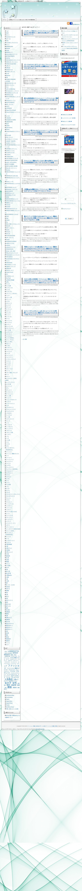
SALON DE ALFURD (10, 235)
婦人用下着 (8, 573)
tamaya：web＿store (10, 251)
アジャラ (8, 283)
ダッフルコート (9, 391)
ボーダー (8, 488)
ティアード (8, 401)
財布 (7, 631)
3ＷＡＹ (7, 35)
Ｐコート (8, 642)
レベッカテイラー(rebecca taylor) (13, 528)
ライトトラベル (9, 515)
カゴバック (8, 310)
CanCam (8, 58)
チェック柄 (8, 395)
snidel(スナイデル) (10, 243)
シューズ (8, 353)
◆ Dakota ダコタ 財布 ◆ (66, 114)
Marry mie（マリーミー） (11, 168)
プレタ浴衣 (8, 484)
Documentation (9, 697)
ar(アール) (8, 38)
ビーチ (37, 239)
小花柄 (7, 581)
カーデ (7, 659)
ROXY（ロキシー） (10, 227)
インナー (8, 295)
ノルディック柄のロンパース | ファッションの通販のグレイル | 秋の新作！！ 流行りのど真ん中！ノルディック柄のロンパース (41, 32)
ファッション (9, 451)
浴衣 (7, 598)
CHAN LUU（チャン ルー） (12, 62)
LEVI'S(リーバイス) (10, 150)
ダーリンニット (9, 393)
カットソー (8, 314)
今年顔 (7, 554)
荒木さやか (41, 210)
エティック (8, 299)
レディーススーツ (10, 527)
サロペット (8, 343)
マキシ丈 (50, 88)
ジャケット (8, 361)
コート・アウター (10, 339)
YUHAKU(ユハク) (10, 276)
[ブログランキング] (69, 209)
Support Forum (9, 703)
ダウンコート (9, 390)
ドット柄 (8, 417)
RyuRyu (8, 229)
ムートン (8, 513)
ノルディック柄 (44, 54)
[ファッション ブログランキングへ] (69, 199)
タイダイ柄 (37, 121)
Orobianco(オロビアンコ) (11, 208)
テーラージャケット (10, 403)
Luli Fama (8, 154)
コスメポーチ (9, 334)
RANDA (7, 220)
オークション (9, 309)
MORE (7, 197)
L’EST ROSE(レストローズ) (12, 158)
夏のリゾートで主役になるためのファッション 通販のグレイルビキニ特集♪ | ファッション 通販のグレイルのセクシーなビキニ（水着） (41, 218)
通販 (52, 55)
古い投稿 (24, 339)
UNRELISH (8, 268)
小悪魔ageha (29, 209)
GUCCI (7, 106)
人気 (7, 546)
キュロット (8, 324)
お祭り (7, 282)
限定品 (7, 637)
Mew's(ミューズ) (9, 181)
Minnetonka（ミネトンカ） (12, 189)
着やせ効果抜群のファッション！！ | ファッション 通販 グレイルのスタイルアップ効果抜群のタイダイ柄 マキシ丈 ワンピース (41, 100)
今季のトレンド (33, 55)
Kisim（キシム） (9, 137)
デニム (38, 207)
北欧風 (39, 55)
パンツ (7, 442)
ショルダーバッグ (13, 659)
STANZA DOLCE (9, 249)
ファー (7, 455)
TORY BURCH (9, 256)
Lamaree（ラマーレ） (11, 143)
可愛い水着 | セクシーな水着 (12, 708)
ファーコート (9, 457)
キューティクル (9, 326)
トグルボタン (9, 413)
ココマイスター (9, 332)
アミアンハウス (9, 287)
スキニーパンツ (9, 368)
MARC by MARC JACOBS (11, 166)
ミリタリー (8, 509)
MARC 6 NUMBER (10, 164)
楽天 (7, 592)
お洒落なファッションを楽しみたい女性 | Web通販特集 (22, 19)
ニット (7, 422)
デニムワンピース (10, 411)
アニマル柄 (8, 285)
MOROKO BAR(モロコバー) (12, 199)
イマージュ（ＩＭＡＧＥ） (12, 293)
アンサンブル (9, 291)
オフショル (8, 307)
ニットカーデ (9, 424)
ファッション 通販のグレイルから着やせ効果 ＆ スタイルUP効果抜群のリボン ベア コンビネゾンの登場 (41, 161)
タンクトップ (9, 386)
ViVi (7, 274)
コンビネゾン (38, 179)
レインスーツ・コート (11, 523)
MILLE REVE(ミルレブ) (11, 187)
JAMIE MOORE (9, 121)
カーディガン (9, 316)
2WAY (7, 33)
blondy (7, 50)
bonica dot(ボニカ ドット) (11, 54)
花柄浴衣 (8, 619)
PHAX (7, 216)
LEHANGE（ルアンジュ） (11, 148)
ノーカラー (8, 434)
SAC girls (8, 231)
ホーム (4, 19)
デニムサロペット (10, 407)
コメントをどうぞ (39, 58)
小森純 (7, 577)
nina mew (8, 204)
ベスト (7, 486)
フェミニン (8, 463)
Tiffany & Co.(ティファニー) (12, 253)
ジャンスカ (8, 363)
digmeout (8, 75)
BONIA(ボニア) (9, 52)
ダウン (7, 388)
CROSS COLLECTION (11, 63)
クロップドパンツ (10, 328)
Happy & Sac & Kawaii (11, 110)
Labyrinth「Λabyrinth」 (11, 141)
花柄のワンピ (9, 617)
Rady (7, 218)
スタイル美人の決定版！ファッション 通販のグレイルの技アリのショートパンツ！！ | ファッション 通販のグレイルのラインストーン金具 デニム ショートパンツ (41, 280)
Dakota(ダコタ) (9, 69)
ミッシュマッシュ (10, 503)
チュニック (44, 270)
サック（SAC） (9, 341)
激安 (45, 55)
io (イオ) (8, 116)
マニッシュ (8, 498)
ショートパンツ (33, 270)
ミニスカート (9, 505)
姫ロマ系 (8, 571)
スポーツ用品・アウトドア (12, 372)
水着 (7, 594)
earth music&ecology (10, 89)
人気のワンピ (9, 548)
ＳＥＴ (7, 644)
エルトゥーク (9, 303)
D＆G (7, 87)
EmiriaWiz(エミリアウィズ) (12, 92)
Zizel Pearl (8, 278)
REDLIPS (8, 226)
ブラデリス (8, 476)
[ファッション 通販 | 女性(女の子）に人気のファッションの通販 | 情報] (41, 10)
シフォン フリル (9, 349)
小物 (7, 579)
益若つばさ (8, 604)
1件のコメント (33, 183)
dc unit (7, 73)
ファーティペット (10, 459)
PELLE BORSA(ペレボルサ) (12, 214)
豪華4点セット (9, 627)
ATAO (7, 40)
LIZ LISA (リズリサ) (10, 152)
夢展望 (7, 561)
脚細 (57, 303)
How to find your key (40, 729)
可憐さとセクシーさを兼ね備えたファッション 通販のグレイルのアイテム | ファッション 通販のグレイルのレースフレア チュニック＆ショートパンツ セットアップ (41, 248)
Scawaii (29, 121)
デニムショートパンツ (30, 303)
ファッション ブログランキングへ (68, 203)
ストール (8, 370)
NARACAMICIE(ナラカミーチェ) (13, 200)
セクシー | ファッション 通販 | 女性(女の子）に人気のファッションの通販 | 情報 (22, 1)
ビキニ (36, 238)
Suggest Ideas (9, 701)
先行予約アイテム (13, 681)
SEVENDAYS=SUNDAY (11, 241)
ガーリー (33, 179)
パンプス (8, 444)
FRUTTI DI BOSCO (10, 102)
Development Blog (10, 695)
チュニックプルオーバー (11, 399)
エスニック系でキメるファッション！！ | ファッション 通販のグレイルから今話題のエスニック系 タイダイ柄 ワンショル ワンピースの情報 (41, 132)
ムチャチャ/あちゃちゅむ (11, 511)
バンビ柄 (8, 440)
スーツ (7, 374)
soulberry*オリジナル (10, 247)
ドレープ (8, 420)
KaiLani (7, 129)
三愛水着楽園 (9, 544)
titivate (15, 654)
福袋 (7, 608)
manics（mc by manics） (11, 162)
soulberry (8, 245)
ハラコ (7, 436)
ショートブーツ (9, 357)
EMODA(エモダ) (9, 94)
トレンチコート (14, 662)
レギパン (8, 525)
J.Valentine (8, 117)
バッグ (7, 438)
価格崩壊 (8, 555)
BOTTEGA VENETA (10, 56)
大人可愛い (8, 565)
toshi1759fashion (54, 37)
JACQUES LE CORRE (11, 119)
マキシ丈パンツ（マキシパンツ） (13, 494)
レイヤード (8, 521)
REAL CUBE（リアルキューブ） (13, 224)
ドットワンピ (9, 415)
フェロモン (55, 207)
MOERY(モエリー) (10, 193)
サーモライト (9, 347)
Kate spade (8, 135)
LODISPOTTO (13, 651)
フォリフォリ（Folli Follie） (12, 469)
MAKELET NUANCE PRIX (11, 160)
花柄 (7, 615)
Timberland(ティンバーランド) (12, 254)
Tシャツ (7, 260)
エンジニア (8, 305)
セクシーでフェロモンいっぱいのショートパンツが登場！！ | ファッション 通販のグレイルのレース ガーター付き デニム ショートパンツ (40, 312)
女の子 (38, 302)
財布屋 (7, 633)
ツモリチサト (7, 662)
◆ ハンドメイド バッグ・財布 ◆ (68, 118)
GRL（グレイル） (10, 104)
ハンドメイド (13, 663)
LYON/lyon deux (9, 156)
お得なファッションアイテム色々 (68, 124)
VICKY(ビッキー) (9, 270)
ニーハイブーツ (9, 428)
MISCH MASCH (9, 191)
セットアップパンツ (10, 382)
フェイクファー (9, 461)
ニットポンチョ (9, 426)
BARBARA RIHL (9, 46)
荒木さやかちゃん (38, 209)
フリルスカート (9, 471)
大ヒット (8, 563)
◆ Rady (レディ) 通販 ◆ (66, 121)
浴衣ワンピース (9, 600)
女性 (7, 569)
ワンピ (8, 677)
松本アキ (39, 123)
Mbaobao (8, 170)
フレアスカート (9, 473)
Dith (7, 77)
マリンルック (9, 501)
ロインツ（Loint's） (10, 530)
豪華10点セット (9, 625)
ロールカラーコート (10, 540)
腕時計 (7, 613)
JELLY (28, 54)
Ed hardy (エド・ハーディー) (12, 90)
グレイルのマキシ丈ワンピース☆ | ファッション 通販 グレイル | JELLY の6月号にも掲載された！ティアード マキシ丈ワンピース (40, 66)
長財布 (15, 687)
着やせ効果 (24, 183)
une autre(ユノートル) (11, 264)
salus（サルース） (10, 237)
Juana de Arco (9, 127)
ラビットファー (9, 517)
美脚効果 (42, 302)
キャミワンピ (9, 322)
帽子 (7, 582)
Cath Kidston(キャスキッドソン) (13, 60)
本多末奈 (8, 586)
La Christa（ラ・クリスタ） (12, 139)
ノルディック (37, 54)
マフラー (8, 500)
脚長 (23, 305)
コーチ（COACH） (10, 337)
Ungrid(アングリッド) (10, 266)
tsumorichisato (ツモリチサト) (12, 258)
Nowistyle (8, 206)
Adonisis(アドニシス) (10, 36)
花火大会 (8, 621)
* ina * (7, 31)
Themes (8, 705)
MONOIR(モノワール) (10, 195)
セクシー (32, 54)
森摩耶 (43, 89)
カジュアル (29, 207)
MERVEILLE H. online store (12, 175)
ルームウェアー (9, 519)
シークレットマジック (11, 359)
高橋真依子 (55, 55)
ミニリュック (9, 507)
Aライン (8, 44)
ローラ (7, 538)
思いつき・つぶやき (10, 584)
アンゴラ (8, 289)
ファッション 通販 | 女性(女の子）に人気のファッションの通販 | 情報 (42, 726)
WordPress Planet (10, 707)
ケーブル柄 (8, 330)
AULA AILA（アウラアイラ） (12, 42)
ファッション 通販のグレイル (40, 57)
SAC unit (8, 233)
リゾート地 (52, 90)
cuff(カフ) (8, 65)
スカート (8, 366)
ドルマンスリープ (10, 418)
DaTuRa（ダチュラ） (10, 71)
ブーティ (8, 482)
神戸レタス (8, 606)
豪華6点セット (9, 629)
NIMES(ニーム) (9, 202)
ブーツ (7, 480)
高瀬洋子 (8, 640)
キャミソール (9, 320)
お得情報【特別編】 (10, 280)
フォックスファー (10, 467)
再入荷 (7, 557)
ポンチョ (8, 490)
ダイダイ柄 (52, 123)
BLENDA (8, 48)
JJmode (7, 125)
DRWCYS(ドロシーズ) (11, 83)
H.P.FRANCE (9, 108)
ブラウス (8, 474)
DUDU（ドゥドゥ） (10, 85)
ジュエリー (8, 364)
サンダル (8, 345)
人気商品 (32, 89)
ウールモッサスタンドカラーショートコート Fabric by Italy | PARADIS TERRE (69, 48)
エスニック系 (34, 150)
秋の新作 (49, 55)
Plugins (7, 699)
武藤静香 (13, 685)
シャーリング (9, 351)
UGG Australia (9, 262)
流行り (42, 55)
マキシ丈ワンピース (45, 90)
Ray (7, 222)
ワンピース (27, 89)
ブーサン (8, 478)
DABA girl (8, 67)
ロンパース (27, 55)
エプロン (8, 301)
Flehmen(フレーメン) (10, 100)
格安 (8, 685)
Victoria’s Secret (9, 272)
